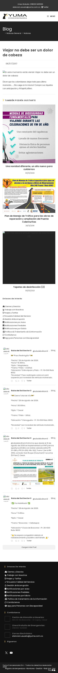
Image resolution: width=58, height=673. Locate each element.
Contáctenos (10, 335)
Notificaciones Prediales (15, 325)
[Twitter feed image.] (33, 472)
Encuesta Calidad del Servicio (17, 316)
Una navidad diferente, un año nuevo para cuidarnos (29, 168)
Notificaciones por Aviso (15, 322)
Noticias (27, 33)
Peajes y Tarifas (11, 312)
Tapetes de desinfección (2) (29, 287)
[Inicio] (3, 33)
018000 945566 (36, 4)
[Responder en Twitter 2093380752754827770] (12, 541)
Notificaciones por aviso (17, 588)
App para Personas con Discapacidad (22, 338)
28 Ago (54, 438)
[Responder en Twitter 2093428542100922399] (12, 489)
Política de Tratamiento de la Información (23, 331)
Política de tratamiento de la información (27, 599)
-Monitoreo (30, 668)
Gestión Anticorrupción (14, 319)
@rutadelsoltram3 (40, 351)
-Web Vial (47, 668)
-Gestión (38, 668)
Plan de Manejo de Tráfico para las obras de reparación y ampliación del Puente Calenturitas (29, 219)
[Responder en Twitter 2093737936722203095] (12, 381)
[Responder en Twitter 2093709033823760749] (12, 428)
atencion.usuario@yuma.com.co (26, 7)
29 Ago (54, 350)
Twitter (45, 7)
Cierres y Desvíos (12, 306)
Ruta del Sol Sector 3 (21, 350)
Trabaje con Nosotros (14, 309)
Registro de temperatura (15, 668)
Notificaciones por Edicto (15, 328)
